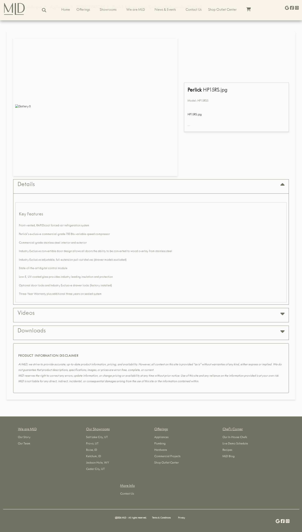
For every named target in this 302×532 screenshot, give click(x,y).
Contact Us (194, 10)
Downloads (31, 331)
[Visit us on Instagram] (297, 8)
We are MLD (135, 10)
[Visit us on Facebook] (292, 8)
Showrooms (108, 10)
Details (26, 185)
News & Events (165, 10)
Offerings (83, 10)
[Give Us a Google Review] (287, 8)
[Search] (44, 10)
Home (65, 10)
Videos (26, 313)
